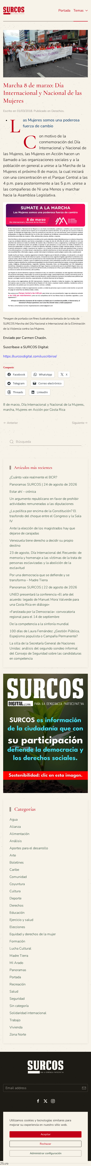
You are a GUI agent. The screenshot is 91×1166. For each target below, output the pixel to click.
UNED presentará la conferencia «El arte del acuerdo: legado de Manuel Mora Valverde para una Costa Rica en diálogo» (44, 599)
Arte (13, 855)
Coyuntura (17, 884)
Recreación (18, 984)
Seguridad (17, 998)
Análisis (16, 841)
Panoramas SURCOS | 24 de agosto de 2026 (43, 484)
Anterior (12, 423)
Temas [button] (78, 10)
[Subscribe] (84, 1088)
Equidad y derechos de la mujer (33, 934)
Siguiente (78, 423)
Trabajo (15, 1020)
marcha (8, 409)
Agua (14, 819)
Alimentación (19, 834)
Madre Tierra (19, 955)
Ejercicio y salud (21, 920)
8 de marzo (11, 404)
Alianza (15, 826)
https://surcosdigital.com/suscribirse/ (30, 356)
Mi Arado (16, 963)
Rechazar (45, 1144)
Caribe (14, 869)
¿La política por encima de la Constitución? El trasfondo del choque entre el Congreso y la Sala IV (45, 516)
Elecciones (17, 927)
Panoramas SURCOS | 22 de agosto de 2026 (43, 587)
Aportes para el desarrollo (29, 848)
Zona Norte (18, 1034)
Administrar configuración (45, 1153)
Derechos (57, 111)
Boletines (17, 862)
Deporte (15, 898)
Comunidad (18, 877)
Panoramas (18, 970)
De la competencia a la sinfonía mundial (39, 624)
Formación (17, 941)
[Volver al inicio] (13, 10)
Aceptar (46, 1134)
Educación (17, 912)
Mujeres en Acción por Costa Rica (40, 409)
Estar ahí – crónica (23, 491)
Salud (14, 991)
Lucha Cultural (20, 948)
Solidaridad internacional (28, 1013)
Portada (64, 10)
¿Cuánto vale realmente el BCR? (33, 477)
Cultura (15, 891)
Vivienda (16, 1027)
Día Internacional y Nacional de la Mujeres (52, 404)
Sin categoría (19, 1006)
